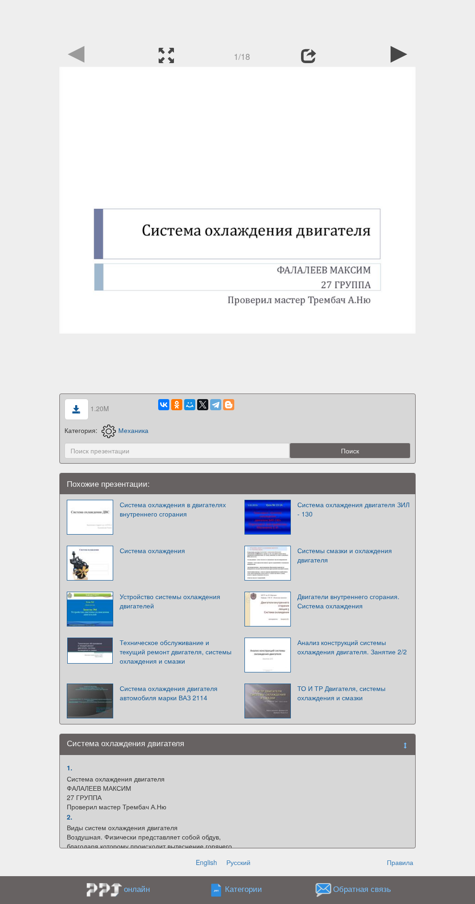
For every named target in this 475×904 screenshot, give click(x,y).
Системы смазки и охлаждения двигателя (344, 555)
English (206, 862)
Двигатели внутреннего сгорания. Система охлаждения (348, 601)
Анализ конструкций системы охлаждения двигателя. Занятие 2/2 (352, 647)
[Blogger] (228, 404)
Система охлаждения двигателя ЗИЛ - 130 (353, 509)
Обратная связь (362, 889)
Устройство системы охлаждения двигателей (170, 601)
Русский (238, 862)
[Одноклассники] (176, 404)
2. (69, 816)
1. (69, 767)
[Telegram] (215, 404)
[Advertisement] (237, 21)
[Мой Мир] (189, 404)
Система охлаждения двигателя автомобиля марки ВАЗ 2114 (169, 693)
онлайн (137, 888)
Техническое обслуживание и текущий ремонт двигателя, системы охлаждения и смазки (175, 651)
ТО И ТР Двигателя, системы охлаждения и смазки (341, 693)
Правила (400, 862)
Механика (133, 430)
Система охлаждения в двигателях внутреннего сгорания (173, 509)
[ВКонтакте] (163, 404)
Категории (243, 889)
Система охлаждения (152, 550)
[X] (202, 404)
